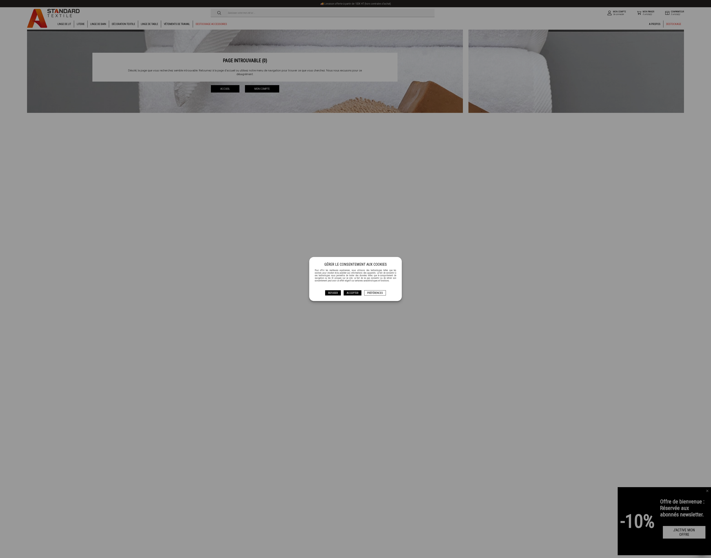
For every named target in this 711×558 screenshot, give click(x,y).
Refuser (333, 293)
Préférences (375, 293)
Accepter (352, 293)
